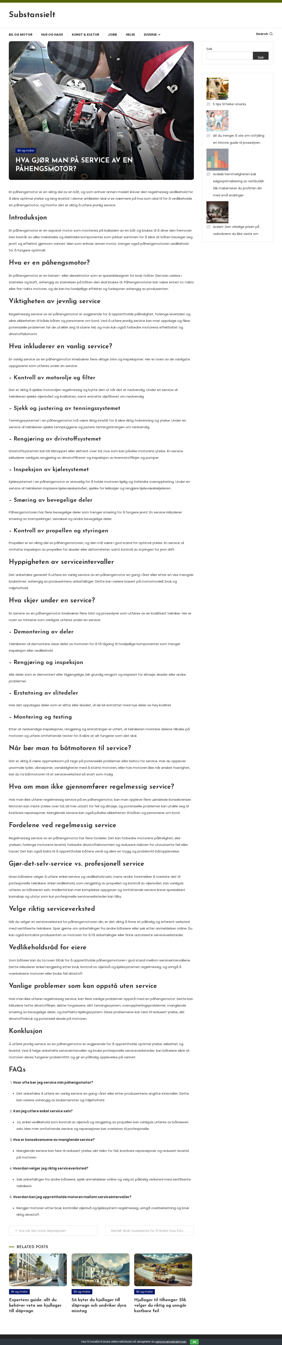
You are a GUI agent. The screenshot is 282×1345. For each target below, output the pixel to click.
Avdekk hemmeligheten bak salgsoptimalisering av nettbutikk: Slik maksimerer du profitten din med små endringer (238, 184)
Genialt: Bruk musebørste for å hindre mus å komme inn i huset (152, 1231)
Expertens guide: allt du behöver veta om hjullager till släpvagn (35, 1305)
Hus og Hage (52, 34)
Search (262, 34)
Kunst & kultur (85, 34)
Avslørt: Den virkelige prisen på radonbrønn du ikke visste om (236, 230)
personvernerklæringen (171, 1341)
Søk (209, 48)
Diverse (150, 34)
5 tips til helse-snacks (229, 104)
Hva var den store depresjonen (42, 1231)
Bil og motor (20, 34)
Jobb (112, 34)
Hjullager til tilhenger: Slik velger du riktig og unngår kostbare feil (160, 1305)
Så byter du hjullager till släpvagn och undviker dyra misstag (99, 1305)
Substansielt (32, 15)
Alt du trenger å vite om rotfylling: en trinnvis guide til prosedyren (239, 139)
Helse (130, 34)
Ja (194, 1342)
